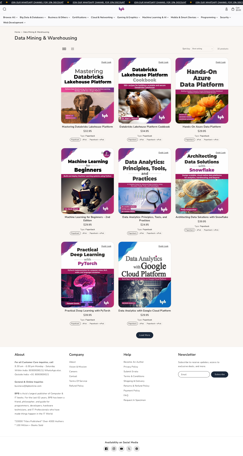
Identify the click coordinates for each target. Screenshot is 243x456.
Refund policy (76, 385)
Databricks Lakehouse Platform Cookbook (145, 126)
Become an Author (134, 362)
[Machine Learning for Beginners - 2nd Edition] (87, 181)
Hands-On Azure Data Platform (202, 126)
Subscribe (220, 374)
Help (127, 354)
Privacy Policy (131, 366)
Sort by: (187, 48)
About (20, 354)
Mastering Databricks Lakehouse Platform (87, 126)
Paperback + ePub (97, 139)
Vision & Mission (78, 366)
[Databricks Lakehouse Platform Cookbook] (144, 90)
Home (17, 32)
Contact (73, 376)
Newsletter (187, 354)
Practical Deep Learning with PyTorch (87, 310)
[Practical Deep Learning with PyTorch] (87, 274)
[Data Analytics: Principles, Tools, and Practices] (144, 181)
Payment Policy (132, 390)
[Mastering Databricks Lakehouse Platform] (87, 90)
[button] (4, 9)
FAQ (126, 395)
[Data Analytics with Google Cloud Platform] (144, 274)
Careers (73, 371)
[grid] (64, 49)
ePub (85, 139)
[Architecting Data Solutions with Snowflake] (202, 181)
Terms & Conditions (134, 376)
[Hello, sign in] (226, 9)
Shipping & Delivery (134, 381)
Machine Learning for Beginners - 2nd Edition (87, 219)
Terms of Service (78, 381)
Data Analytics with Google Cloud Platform (144, 310)
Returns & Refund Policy (136, 385)
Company (76, 354)
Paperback (75, 139)
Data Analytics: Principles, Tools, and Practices (144, 219)
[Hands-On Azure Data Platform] (202, 90)
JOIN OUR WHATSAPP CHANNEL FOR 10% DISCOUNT (37, 2)
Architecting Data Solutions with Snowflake (202, 217)
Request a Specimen (135, 400)
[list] (72, 49)
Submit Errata (131, 371)
